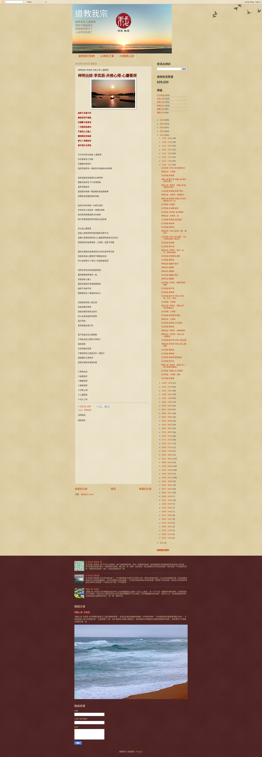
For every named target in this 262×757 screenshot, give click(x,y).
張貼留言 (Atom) (87, 494)
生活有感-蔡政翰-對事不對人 (172, 191)
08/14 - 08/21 (167, 425)
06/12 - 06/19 (167, 459)
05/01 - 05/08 (167, 481)
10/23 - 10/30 (167, 387)
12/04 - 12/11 (167, 150)
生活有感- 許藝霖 (168, 204)
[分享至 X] (103, 406)
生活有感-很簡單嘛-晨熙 (170, 256)
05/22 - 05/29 (167, 470)
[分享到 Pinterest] (108, 406)
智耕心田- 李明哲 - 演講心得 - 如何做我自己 (173, 307)
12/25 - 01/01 (167, 138)
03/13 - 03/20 (167, 508)
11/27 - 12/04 (167, 153)
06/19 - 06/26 (167, 455)
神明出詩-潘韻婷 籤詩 (169, 264)
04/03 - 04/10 (167, 496)
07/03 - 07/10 (167, 447)
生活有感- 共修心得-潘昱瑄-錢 (173, 168)
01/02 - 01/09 (167, 538)
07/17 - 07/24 (167, 440)
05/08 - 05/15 (167, 478)
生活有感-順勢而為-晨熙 (170, 315)
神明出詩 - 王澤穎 (168, 172)
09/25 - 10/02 (167, 402)
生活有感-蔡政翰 (167, 292)
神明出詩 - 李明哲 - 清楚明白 (172, 195)
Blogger (139, 752)
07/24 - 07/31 (167, 436)
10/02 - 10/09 (167, 398)
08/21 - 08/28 (167, 421)
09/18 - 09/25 (167, 406)
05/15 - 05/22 (167, 474)
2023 (162, 131)
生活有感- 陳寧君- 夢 (94, 562)
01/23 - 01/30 (167, 530)
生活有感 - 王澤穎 (168, 302)
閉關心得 (160, 109)
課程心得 (160, 113)
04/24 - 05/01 (167, 485)
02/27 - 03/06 (167, 515)
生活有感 (160, 95)
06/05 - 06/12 (167, 462)
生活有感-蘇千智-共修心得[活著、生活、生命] (172, 297)
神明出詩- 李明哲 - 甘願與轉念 (173, 330)
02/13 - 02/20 (167, 523)
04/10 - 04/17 (167, 493)
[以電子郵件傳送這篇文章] (98, 406)
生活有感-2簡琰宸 (92, 576)
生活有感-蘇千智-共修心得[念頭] (174, 340)
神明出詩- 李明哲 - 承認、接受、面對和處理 (172, 251)
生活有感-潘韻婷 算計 (169, 275)
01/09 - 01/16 (167, 534)
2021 (162, 543)
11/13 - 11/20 (167, 161)
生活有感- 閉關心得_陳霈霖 (172, 371)
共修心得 (160, 99)
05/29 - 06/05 (167, 466)
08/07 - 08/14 (167, 428)
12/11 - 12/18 (167, 146)
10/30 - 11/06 (167, 383)
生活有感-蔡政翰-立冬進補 (171, 323)
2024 (162, 127)
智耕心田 (160, 102)
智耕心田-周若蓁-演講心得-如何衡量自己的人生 (173, 200)
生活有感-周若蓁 (167, 175)
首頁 (113, 489)
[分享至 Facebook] (105, 406)
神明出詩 (87, 410)
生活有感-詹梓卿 (167, 223)
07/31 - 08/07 (167, 432)
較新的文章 (81, 489)
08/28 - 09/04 (167, 417)
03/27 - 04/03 (167, 500)
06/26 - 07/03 (167, 451)
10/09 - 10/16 (167, 394)
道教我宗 (91, 13)
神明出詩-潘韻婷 (167, 267)
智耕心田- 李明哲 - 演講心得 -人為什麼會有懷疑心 (173, 366)
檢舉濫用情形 (163, 550)
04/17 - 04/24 (167, 489)
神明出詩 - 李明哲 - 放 (170, 216)
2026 (162, 120)
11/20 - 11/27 (167, 157)
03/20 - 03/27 (167, 504)
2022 (162, 135)
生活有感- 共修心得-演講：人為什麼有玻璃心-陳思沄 (173, 238)
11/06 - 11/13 (167, 165)
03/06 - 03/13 (167, 512)
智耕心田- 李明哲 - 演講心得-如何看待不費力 (173, 186)
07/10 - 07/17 (167, 444)
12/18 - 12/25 (167, 142)
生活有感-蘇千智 (167, 246)
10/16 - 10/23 (167, 391)
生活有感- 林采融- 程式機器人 (173, 212)
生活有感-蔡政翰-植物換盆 (171, 357)
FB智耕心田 (127, 56)
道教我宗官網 (86, 56)
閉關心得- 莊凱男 (92, 589)
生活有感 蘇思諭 (167, 350)
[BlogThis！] (100, 406)
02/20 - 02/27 (167, 519)
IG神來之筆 (107, 56)
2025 (162, 124)
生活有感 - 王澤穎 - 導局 (171, 374)
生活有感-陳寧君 (167, 227)
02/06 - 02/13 (167, 527)
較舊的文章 (145, 489)
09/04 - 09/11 (167, 413)
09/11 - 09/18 (167, 410)
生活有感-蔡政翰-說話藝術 (171, 220)
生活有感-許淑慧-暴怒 (169, 208)
